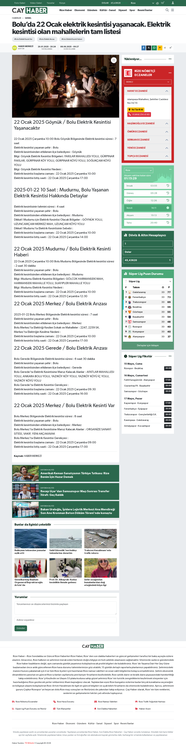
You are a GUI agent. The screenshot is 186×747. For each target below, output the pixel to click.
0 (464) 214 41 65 (141, 114)
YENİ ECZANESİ (136, 148)
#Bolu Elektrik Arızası (46, 39)
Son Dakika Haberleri (107, 709)
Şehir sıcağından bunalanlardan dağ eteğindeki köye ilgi (95, 582)
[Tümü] (170, 59)
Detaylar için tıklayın (148, 345)
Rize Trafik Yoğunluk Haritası (152, 702)
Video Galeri (36, 3)
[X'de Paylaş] (148, 48)
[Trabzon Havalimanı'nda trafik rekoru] (100, 538)
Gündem (92, 10)
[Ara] (167, 10)
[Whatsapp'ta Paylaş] (154, 48)
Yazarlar (50, 3)
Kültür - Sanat (108, 10)
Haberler (16, 18)
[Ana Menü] (172, 10)
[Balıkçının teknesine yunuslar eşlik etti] (31, 538)
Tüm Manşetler (64, 709)
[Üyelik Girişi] (171, 3)
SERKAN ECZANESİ (138, 139)
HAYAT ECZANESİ (137, 91)
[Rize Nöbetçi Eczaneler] (170, 73)
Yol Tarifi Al (137, 110)
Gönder (21, 628)
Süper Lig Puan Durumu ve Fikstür (30, 709)
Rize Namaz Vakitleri (107, 702)
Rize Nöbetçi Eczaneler (27, 702)
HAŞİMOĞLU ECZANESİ (141, 123)
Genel (28, 18)
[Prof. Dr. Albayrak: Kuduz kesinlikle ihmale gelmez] (65, 568)
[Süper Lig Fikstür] (170, 356)
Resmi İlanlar (145, 10)
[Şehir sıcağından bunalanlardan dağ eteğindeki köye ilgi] (100, 568)
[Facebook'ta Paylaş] (144, 48)
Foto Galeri (20, 3)
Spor (132, 10)
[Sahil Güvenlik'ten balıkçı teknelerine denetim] (65, 538)
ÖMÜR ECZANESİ (137, 131)
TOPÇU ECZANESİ (137, 156)
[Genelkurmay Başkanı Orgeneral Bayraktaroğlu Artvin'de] (31, 568)
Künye (62, 3)
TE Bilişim (29, 743)
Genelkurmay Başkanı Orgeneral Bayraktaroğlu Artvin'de (29, 582)
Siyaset (122, 10)
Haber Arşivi (145, 709)
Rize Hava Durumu (65, 702)
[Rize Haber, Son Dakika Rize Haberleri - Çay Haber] (30, 10)
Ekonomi (80, 10)
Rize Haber (65, 10)
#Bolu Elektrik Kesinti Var (23, 39)
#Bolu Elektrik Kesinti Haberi (71, 39)
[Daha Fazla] (160, 48)
